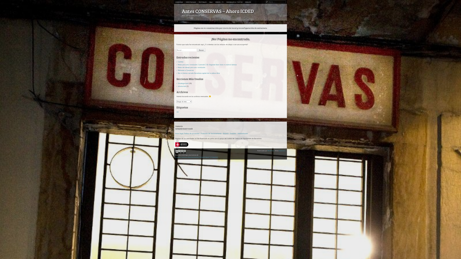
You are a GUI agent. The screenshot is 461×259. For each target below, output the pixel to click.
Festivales (203, 2)
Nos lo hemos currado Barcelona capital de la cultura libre (199, 73)
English (248, 2)
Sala (210, 2)
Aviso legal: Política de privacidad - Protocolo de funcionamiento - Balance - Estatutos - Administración (211, 133)
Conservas (179, 2)
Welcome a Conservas (186, 70)
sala (177, 112)
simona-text (182, 86)
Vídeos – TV (219, 2)
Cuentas (180, 62)
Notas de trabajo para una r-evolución (191, 67)
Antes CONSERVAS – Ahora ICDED (218, 11)
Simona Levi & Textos (234, 2)
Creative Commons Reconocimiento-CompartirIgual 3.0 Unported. (196, 157)
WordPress (271, 151)
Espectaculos (191, 2)
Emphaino (282, 151)
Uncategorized (183, 83)
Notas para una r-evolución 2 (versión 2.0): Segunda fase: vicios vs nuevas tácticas (207, 65)
